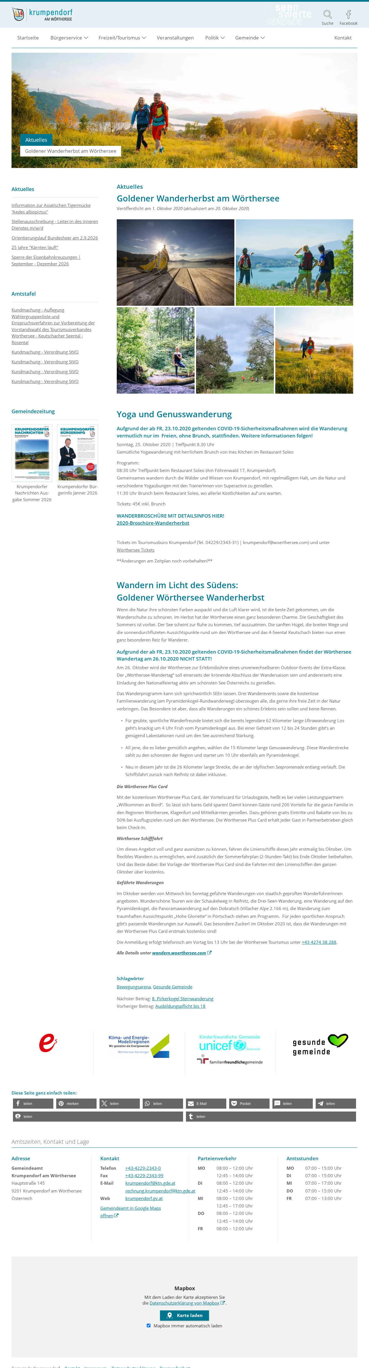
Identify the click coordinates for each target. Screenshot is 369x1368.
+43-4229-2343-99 (144, 1175)
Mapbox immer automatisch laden (187, 1326)
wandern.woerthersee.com (182, 953)
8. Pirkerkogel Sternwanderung (182, 998)
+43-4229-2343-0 (143, 1168)
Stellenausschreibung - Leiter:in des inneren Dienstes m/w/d (55, 224)
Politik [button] (212, 37)
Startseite (28, 37)
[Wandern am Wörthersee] (314, 350)
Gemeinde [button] (247, 37)
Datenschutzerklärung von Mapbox (187, 1303)
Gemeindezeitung (33, 411)
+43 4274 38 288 (319, 942)
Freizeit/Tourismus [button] (119, 37)
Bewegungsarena (134, 987)
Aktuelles (23, 189)
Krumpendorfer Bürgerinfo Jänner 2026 (77, 490)
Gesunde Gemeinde (172, 987)
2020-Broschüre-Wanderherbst (153, 523)
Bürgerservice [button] (66, 37)
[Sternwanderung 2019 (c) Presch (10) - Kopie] (235, 350)
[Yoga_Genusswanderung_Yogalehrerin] (156, 350)
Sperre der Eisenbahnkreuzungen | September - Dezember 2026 (46, 260)
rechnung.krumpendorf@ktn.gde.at (160, 1191)
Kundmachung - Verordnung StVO (45, 352)
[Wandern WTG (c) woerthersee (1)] (294, 262)
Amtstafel (24, 293)
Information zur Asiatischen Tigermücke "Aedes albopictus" (51, 208)
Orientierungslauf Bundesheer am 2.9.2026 (55, 238)
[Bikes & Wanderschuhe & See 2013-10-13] (175, 262)
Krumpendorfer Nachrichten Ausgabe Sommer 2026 (32, 493)
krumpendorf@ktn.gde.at (150, 1183)
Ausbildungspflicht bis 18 (180, 1006)
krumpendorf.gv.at (144, 1198)
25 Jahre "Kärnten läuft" (35, 247)
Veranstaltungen (175, 37)
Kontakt (343, 37)
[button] (33, 1104)
